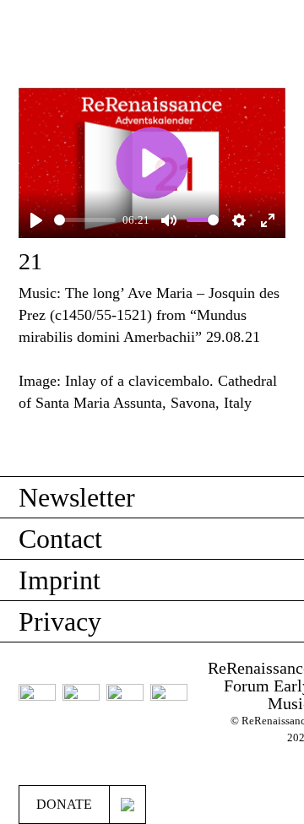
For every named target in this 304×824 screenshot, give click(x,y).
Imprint (59, 580)
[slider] (85, 220)
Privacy (60, 621)
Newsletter (77, 497)
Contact (60, 538)
